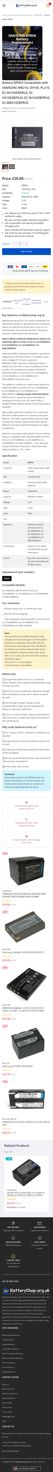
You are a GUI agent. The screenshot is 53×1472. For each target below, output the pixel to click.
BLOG (8, 1451)
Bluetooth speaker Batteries (12, 1353)
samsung (12, 111)
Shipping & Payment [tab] (26, 302)
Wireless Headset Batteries (12, 1358)
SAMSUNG (38, 15)
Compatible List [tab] (17, 301)
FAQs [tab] (46, 301)
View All (8, 1151)
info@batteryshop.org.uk (21, 1445)
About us (5, 1384)
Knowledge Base (8, 1416)
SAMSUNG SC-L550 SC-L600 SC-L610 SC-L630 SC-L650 (26, 1123)
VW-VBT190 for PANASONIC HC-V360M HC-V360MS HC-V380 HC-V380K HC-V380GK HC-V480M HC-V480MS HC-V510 (26, 1194)
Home (4, 15)
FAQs (4, 1421)
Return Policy (7, 1403)
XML (3, 1451)
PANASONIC (12, 1190)
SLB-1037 (6, 1005)
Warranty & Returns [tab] (36, 301)
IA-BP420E (6, 891)
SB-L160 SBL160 (9, 1119)
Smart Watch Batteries (10, 1349)
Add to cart (26, 251)
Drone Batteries (8, 1367)
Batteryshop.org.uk (23, 1462)
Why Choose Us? (8, 1389)
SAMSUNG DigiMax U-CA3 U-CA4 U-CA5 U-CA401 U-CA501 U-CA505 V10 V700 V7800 (23, 1009)
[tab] (5, 167)
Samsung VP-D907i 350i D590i (17, 1066)
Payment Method (8, 1398)
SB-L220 (5, 1063)
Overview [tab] (7, 301)
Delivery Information (10, 1393)
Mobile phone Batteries (11, 1335)
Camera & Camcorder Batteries (20, 15)
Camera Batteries (9, 1362)
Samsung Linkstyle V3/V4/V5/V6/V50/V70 (23, 952)
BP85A (7, 578)
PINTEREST (15, 1451)
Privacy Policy (7, 1407)
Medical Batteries (8, 1372)
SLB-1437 (6, 949)
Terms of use (7, 1412)
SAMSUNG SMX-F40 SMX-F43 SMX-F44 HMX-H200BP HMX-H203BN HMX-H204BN (24, 895)
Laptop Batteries (8, 1344)
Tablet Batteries (8, 1340)
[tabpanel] (26, 138)
